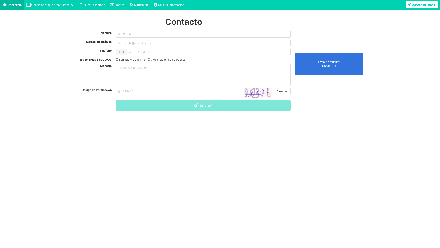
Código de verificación (97, 90)
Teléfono (106, 50)
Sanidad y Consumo (131, 59)
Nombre (106, 32)
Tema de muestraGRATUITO (329, 64)
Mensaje (106, 66)
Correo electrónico (99, 41)
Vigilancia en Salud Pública (168, 59)
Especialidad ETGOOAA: (95, 59)
